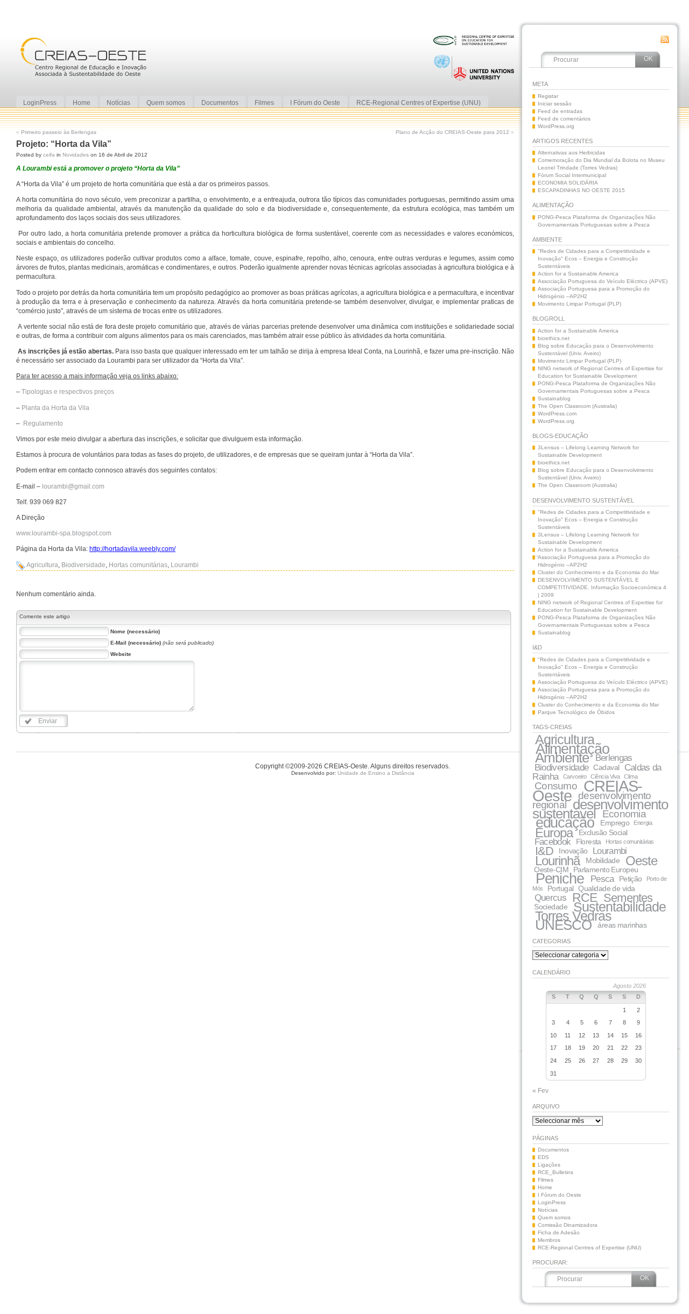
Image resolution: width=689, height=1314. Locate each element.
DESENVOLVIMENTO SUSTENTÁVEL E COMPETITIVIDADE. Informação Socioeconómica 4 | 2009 (602, 587)
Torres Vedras (573, 915)
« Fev (540, 1090)
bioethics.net (554, 338)
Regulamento (43, 423)
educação (565, 823)
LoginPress (552, 1202)
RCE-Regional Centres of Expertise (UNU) (589, 1248)
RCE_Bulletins (555, 1172)
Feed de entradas (560, 111)
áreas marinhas (621, 925)
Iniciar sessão (555, 104)
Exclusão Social (603, 832)
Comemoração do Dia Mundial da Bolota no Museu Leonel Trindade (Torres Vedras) (601, 164)
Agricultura (42, 565)
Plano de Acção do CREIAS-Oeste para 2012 (452, 132)
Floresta (588, 841)
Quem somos (554, 1217)
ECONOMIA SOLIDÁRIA (568, 183)
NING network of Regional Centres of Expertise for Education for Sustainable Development (600, 372)
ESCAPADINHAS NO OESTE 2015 (581, 190)
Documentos (553, 1150)
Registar (548, 96)
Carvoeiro (575, 776)
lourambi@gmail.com (73, 486)
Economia (624, 814)
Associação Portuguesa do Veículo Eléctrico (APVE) (602, 281)
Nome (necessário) (135, 631)
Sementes (627, 898)
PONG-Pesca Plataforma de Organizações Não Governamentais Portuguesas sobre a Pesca (597, 221)
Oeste (641, 860)
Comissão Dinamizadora (567, 1225)
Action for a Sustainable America (578, 274)
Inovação (573, 850)
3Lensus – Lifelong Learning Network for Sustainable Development (588, 451)
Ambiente (562, 758)
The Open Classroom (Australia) (577, 406)
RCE (584, 898)
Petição (630, 878)
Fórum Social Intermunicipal (572, 175)
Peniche (560, 879)
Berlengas (613, 758)
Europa (554, 832)
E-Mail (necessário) (135, 643)
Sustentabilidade (619, 906)
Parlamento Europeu (605, 869)
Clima (630, 776)
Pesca (602, 879)
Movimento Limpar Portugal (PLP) (579, 304)
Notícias (548, 1210)
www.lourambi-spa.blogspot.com (63, 533)
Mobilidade (603, 860)
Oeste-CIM (551, 869)
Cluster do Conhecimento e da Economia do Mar (598, 572)
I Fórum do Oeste (559, 1195)
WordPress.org (556, 126)
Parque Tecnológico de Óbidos (576, 712)
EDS (543, 1157)
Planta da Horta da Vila (55, 408)
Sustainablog (554, 398)
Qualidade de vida (606, 888)
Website (120, 654)
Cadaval (606, 767)
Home (545, 1187)
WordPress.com (557, 413)
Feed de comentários (564, 119)
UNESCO (563, 925)
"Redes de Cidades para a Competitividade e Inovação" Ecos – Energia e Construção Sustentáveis (594, 258)
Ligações (549, 1165)
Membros (549, 1240)
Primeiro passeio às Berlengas (58, 132)
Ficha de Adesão (559, 1232)
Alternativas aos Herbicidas (571, 153)
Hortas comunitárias (138, 565)
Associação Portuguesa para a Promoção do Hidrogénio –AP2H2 (594, 292)
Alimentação (572, 748)
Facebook (553, 842)
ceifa (49, 155)
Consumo (556, 786)
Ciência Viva (605, 776)
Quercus (550, 898)
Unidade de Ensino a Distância (376, 773)
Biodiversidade (83, 565)
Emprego (614, 822)
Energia (643, 823)
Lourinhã (557, 860)
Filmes (545, 1180)
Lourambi (185, 565)
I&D (544, 851)
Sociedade (550, 906)
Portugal (560, 888)
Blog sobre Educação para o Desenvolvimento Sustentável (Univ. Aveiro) (595, 349)
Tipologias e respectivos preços (68, 391)
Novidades (75, 155)
